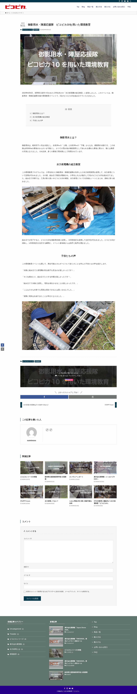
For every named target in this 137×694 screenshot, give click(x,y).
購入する (97, 642)
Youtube (14, 634)
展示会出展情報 (17, 644)
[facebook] (119, 1)
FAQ (95, 652)
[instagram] (122, 1)
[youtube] (125, 1)
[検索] (130, 1)
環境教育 (36, 29)
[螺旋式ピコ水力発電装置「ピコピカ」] (16, 6)
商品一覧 (97, 632)
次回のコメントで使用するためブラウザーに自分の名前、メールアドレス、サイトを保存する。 (58, 591)
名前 (26, 567)
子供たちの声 (38, 120)
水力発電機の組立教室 (41, 117)
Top (95, 622)
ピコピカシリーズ (27, 29)
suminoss (31, 440)
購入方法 (97, 637)
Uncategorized (17, 629)
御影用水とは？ (39, 113)
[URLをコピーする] (93, 397)
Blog (95, 627)
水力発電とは (16, 649)
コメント (28, 538)
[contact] (127, 1)
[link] (47, 429)
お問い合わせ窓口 (101, 647)
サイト (26, 583)
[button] (44, 397)
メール (27, 575)
